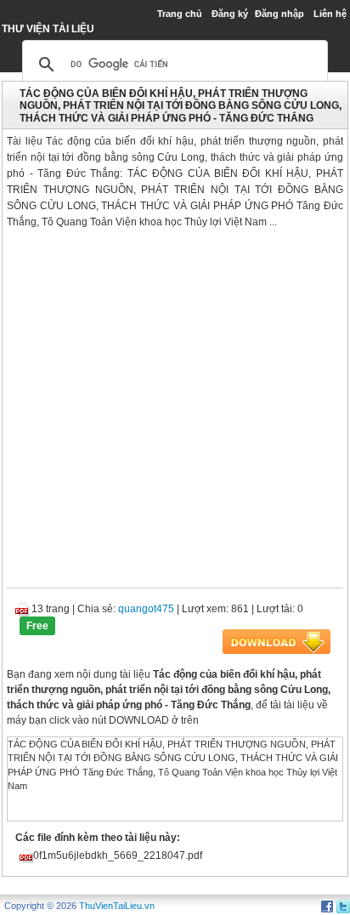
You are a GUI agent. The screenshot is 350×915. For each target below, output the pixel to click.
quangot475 (146, 609)
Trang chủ (179, 14)
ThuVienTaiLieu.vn (117, 906)
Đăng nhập (279, 14)
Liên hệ (330, 14)
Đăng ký (230, 14)
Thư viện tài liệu (48, 29)
